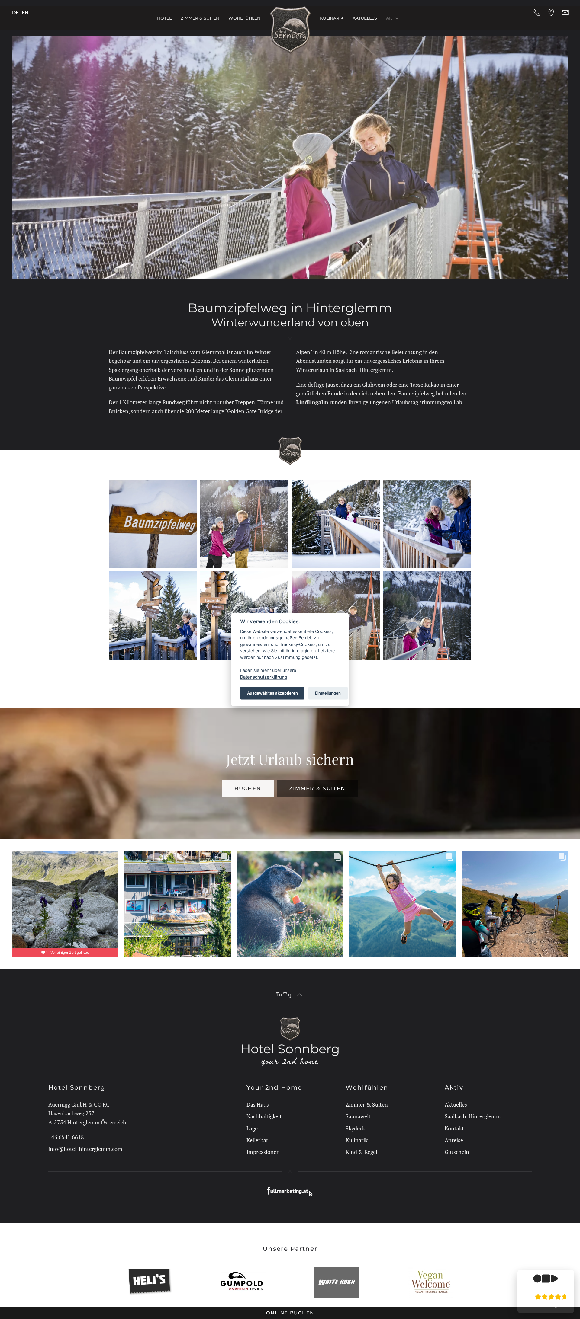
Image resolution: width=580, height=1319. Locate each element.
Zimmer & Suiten (317, 788)
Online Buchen (290, 1313)
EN (25, 12)
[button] (153, 524)
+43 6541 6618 (66, 1137)
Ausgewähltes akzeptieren (272, 692)
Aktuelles (365, 18)
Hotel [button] (164, 18)
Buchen (247, 788)
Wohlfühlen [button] (244, 18)
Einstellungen (328, 692)
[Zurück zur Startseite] (290, 30)
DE (15, 12)
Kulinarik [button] (331, 18)
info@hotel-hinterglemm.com (85, 1148)
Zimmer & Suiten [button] (200, 18)
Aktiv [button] (392, 18)
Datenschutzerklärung (263, 676)
